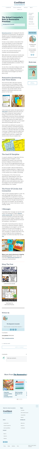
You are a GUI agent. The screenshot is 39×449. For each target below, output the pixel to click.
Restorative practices (6, 33)
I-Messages (31, 21)
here (3, 236)
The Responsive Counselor (8, 24)
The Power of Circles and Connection (31, 18)
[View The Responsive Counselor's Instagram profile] (11, 329)
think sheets (5, 111)
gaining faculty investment (14, 257)
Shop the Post (31, 24)
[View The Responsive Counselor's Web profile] (15, 329)
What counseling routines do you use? (19, 389)
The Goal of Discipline (31, 14)
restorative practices (9, 338)
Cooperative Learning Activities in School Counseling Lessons (8, 389)
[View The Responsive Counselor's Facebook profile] (13, 329)
